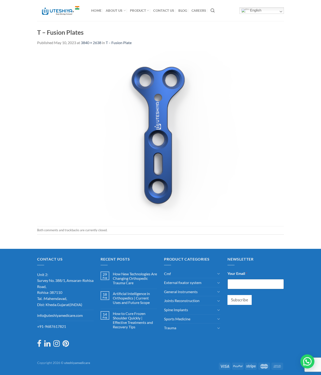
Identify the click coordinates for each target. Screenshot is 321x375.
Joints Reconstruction (182, 300)
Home (96, 10)
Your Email (237, 273)
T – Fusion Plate (119, 42)
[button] (307, 361)
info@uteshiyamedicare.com (60, 315)
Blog (182, 10)
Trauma (170, 328)
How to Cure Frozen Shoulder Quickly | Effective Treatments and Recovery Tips (133, 320)
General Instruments (181, 291)
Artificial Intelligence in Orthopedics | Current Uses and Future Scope (131, 298)
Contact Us (163, 10)
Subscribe (239, 299)
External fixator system (182, 282)
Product (138, 10)
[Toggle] (218, 273)
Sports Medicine (177, 319)
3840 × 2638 (91, 42)
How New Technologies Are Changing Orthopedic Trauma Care (135, 278)
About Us (114, 10)
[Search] (213, 10)
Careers (199, 10)
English (255, 10)
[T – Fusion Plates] (160, 135)
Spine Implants (176, 309)
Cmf (167, 273)
